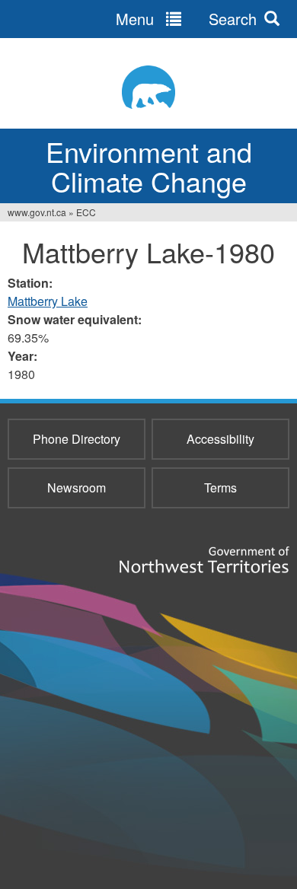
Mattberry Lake (48, 301)
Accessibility (220, 439)
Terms (220, 487)
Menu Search (186, 19)
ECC (86, 212)
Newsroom (76, 487)
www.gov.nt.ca (37, 212)
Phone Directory (76, 439)
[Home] (148, 87)
